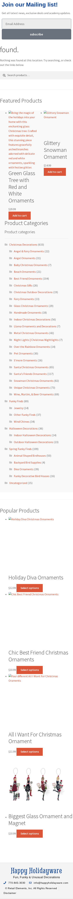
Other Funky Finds (25, 414)
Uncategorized (18, 483)
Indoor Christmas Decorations (32, 319)
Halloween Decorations (23, 428)
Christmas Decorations (23, 244)
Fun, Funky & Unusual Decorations (36, 877)
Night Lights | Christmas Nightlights (36, 340)
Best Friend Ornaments (28, 278)
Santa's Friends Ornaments (30, 374)
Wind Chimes (21, 421)
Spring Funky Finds (20, 449)
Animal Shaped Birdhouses (30, 455)
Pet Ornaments (23, 353)
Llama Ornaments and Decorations (35, 326)
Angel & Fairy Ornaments (29, 251)
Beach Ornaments (25, 271)
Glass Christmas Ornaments (31, 306)
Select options (30, 588)
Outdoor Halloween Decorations (33, 442)
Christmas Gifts (23, 285)
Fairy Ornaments (24, 299)
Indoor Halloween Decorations (32, 435)
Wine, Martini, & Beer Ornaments (34, 394)
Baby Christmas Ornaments (30, 265)
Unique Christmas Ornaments (32, 387)
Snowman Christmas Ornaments (34, 380)
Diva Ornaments (23, 469)
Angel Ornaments (24, 258)
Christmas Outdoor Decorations (33, 292)
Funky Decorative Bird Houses (31, 476)
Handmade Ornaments (27, 312)
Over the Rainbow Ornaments (32, 346)
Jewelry (18, 408)
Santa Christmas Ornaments (31, 367)
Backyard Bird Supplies (27, 462)
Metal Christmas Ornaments (31, 333)
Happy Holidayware (36, 870)
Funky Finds (16, 401)
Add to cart (20, 215)
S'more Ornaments (25, 360)
